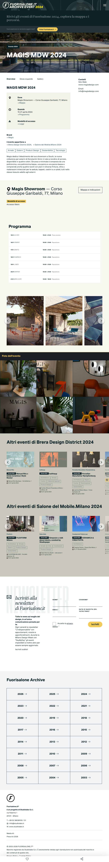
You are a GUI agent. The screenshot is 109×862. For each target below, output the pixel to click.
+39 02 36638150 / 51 (17, 820)
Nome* (55, 600)
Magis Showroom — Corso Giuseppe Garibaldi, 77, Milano (42, 100)
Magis (11, 138)
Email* (55, 610)
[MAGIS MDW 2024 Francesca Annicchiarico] (18, 378)
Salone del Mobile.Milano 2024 (47, 145)
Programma (24, 115)
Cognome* (83, 600)
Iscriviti (95, 624)
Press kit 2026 (12, 837)
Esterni (20, 151)
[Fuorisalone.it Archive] (23, 5)
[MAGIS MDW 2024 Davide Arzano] (18, 415)
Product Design (32, 151)
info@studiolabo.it (16, 823)
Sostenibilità (47, 151)
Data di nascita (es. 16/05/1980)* (88, 610)
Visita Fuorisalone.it (46, 29)
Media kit (10, 833)
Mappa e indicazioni (90, 190)
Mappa (22, 103)
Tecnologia (60, 151)
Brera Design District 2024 (19, 145)
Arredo (11, 151)
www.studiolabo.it (16, 827)
